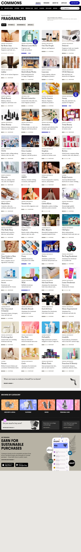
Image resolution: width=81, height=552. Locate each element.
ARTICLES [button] (30, 24)
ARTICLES (64, 3)
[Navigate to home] (17, 2)
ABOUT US (55, 3)
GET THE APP (74, 3)
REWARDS (46, 3)
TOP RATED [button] (11, 24)
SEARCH (38, 3)
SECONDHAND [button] (21, 24)
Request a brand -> (8, 383)
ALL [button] (4, 24)
